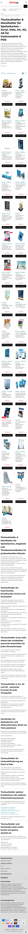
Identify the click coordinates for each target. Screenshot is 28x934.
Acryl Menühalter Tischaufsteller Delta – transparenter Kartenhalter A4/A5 (7, 365)
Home (2, 13)
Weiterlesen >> (4, 66)
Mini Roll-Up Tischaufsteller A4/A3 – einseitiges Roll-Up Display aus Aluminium (7, 247)
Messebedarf (7, 929)
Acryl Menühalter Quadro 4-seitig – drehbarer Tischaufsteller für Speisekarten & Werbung (6, 457)
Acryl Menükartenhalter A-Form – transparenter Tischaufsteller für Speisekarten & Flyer (20, 335)
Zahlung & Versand (15, 929)
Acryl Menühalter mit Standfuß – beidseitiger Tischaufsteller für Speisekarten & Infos (20, 395)
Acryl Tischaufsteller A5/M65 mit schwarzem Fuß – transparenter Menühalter (20, 95)
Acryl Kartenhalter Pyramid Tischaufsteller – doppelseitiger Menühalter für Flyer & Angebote (7, 276)
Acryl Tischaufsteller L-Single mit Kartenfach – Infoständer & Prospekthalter (7, 424)
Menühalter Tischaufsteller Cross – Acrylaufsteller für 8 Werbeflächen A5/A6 (7, 521)
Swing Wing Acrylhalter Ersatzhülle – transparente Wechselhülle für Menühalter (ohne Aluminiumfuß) (7, 492)
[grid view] (22, 73)
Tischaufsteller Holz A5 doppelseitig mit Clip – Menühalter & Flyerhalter (7, 94)
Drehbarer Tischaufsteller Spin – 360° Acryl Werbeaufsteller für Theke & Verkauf (20, 365)
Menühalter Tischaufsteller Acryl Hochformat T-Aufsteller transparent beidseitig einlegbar (20, 156)
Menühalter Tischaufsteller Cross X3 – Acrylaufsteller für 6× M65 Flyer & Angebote (20, 488)
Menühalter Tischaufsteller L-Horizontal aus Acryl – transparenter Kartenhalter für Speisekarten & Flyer (7, 187)
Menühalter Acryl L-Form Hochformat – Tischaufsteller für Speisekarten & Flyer (20, 247)
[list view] (25, 73)
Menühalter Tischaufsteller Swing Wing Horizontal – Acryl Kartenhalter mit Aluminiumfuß (20, 276)
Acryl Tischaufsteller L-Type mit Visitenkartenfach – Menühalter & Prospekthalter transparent (20, 425)
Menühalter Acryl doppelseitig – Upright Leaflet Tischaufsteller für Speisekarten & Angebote (7, 218)
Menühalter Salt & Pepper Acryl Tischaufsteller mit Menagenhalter (19, 217)
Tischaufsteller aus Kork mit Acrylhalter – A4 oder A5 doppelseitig (20, 306)
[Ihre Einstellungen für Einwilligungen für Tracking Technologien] (26, 932)
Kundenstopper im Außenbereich (8, 807)
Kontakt (21, 929)
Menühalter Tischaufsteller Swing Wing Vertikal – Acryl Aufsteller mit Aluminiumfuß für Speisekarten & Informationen (20, 457)
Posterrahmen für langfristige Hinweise (9, 814)
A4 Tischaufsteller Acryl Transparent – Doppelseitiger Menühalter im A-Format (6, 335)
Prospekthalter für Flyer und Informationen (10, 810)
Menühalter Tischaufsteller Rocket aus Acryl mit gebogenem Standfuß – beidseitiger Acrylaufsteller (20, 126)
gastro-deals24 (5, 575)
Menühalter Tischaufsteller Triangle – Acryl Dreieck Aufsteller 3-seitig (7, 306)
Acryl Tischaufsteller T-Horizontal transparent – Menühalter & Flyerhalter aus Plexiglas (20, 186)
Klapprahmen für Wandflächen (8, 812)
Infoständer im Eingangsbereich (8, 809)
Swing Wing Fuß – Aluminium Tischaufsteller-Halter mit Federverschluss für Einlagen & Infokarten (7, 156)
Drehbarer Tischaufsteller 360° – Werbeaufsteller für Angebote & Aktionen (7, 395)
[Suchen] (25, 6)
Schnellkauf (7, 101)
